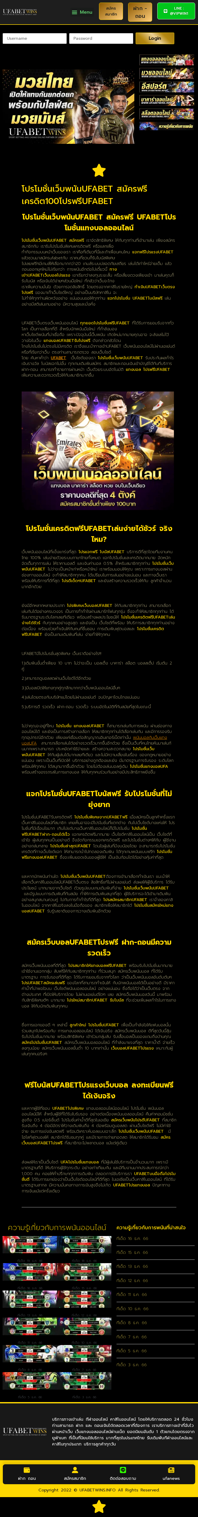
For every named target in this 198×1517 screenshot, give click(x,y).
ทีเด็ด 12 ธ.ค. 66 (84, 1315)
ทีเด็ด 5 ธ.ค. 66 (30, 1397)
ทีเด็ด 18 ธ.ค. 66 (84, 1260)
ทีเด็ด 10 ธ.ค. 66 (84, 1342)
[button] (82, 12)
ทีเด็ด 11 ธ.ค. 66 (30, 1342)
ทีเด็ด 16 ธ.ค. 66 (30, 1288)
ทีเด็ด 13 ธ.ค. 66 (30, 1315)
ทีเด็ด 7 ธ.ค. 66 (84, 1369)
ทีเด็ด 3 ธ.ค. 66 (84, 1397)
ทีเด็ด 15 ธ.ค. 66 (84, 1288)
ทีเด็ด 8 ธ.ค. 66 (30, 1369)
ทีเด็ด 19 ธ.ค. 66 (29, 1260)
